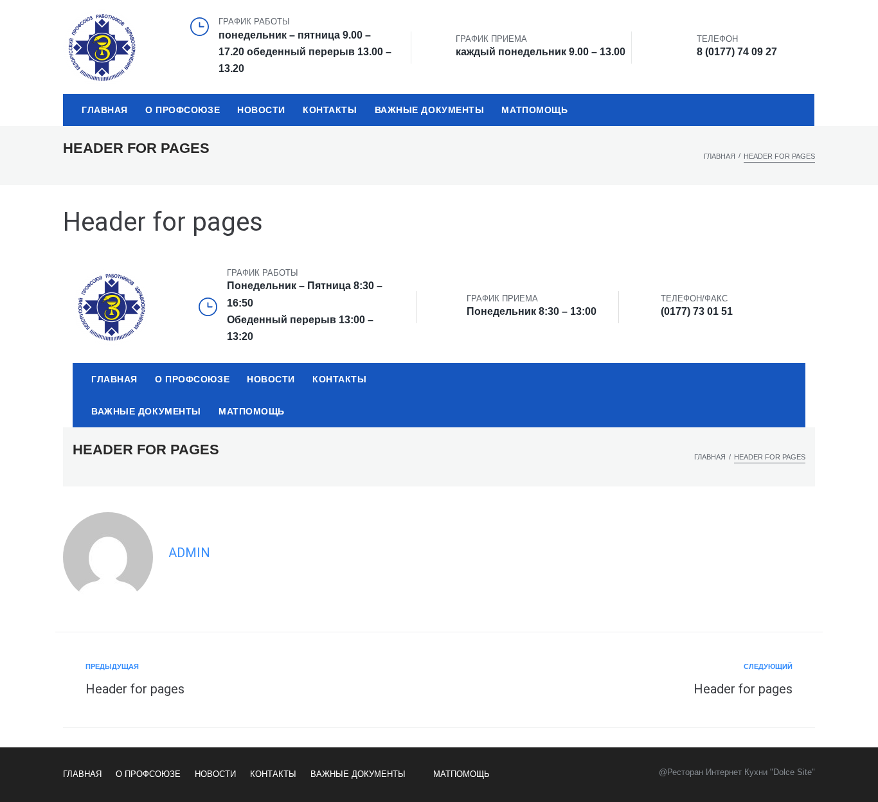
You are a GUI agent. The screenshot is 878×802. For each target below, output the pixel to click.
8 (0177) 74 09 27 (737, 51)
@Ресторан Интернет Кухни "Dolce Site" (737, 772)
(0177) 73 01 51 (697, 311)
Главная (719, 156)
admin (189, 552)
